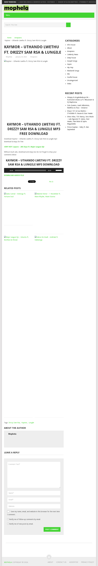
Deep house (71, 58)
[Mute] (54, 170)
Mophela (9, 57)
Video (69, 84)
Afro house (71, 45)
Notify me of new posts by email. (21, 524)
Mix (68, 74)
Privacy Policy (87, 562)
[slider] (59, 170)
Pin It (51, 182)
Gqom (69, 64)
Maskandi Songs (73, 71)
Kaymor (24, 423)
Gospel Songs (72, 61)
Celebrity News (72, 54)
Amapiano (33, 57)
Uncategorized (72, 80)
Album (69, 48)
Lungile (31, 423)
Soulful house (72, 77)
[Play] (7, 170)
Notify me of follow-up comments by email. (25, 519)
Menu (8, 15)
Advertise (73, 562)
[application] (34, 170)
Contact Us (61, 562)
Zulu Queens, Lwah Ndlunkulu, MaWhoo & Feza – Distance (27, 2)
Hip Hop (70, 67)
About (50, 562)
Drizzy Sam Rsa (14, 423)
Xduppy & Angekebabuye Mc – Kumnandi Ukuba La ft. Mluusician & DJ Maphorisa (80, 99)
